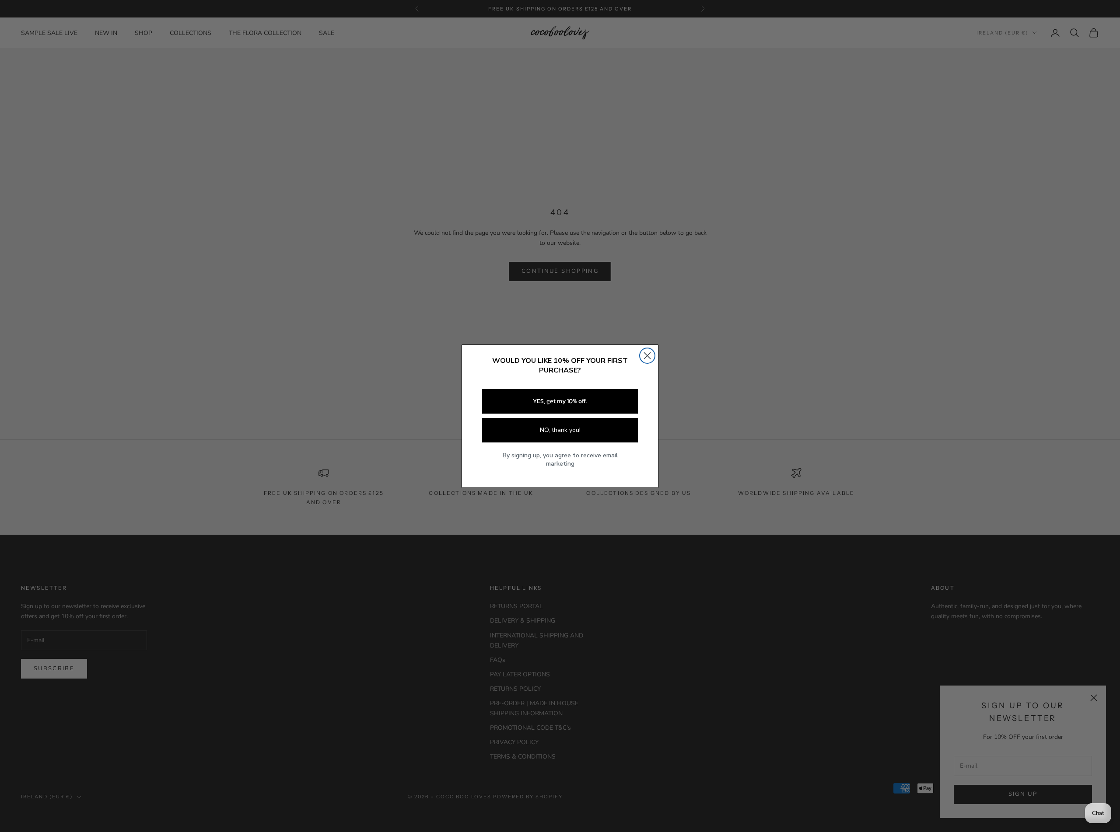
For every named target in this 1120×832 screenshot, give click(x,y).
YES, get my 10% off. (560, 401)
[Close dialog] (647, 355)
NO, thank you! (560, 430)
